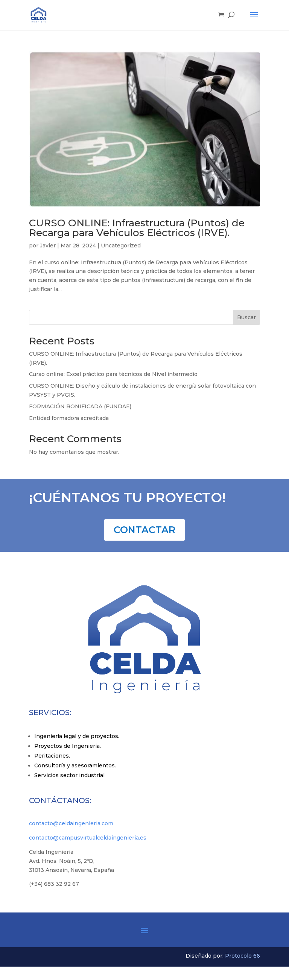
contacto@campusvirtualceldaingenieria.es (87, 837)
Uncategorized (121, 245)
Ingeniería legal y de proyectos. (76, 736)
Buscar (246, 317)
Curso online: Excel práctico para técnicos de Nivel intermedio (113, 374)
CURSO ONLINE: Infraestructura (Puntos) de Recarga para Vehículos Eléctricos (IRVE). (137, 228)
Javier (48, 245)
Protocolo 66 (242, 955)
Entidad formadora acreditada (69, 418)
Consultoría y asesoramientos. (75, 765)
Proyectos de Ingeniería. (67, 746)
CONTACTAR (144, 529)
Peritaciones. (52, 755)
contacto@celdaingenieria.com (71, 823)
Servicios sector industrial (69, 775)
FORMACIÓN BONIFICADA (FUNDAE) (80, 406)
